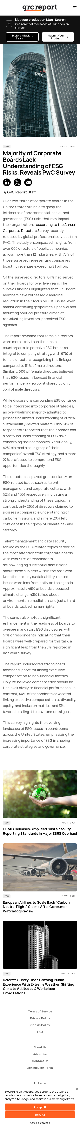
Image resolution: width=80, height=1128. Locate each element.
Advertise (40, 1054)
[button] (74, 7)
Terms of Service (40, 1011)
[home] (36, 8)
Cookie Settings (40, 1122)
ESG (6, 146)
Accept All (40, 1107)
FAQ (40, 1032)
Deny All (40, 1115)
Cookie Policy (40, 1025)
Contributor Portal (40, 1068)
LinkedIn (40, 1083)
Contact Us (40, 1061)
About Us (40, 1047)
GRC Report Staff (21, 192)
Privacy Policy (40, 1018)
